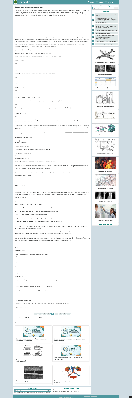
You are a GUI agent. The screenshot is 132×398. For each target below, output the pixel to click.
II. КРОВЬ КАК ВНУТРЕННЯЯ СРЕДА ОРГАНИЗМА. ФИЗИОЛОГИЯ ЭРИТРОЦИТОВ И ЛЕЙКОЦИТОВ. (105, 37)
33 (64, 313)
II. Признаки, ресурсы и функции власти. (106, 44)
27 (40, 313)
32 (60, 313)
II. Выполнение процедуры (103, 33)
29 (48, 313)
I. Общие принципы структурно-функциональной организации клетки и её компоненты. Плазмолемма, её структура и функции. (106, 20)
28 (44, 313)
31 (56, 313)
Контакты (110, 2)
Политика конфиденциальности (90, 396)
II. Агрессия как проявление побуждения (106, 30)
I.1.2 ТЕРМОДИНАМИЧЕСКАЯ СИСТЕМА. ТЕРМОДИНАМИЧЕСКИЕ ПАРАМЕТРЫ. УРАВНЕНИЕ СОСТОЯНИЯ (106, 26)
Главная (92, 2)
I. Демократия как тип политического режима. (106, 14)
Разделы (101, 2)
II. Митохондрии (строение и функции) (106, 41)
